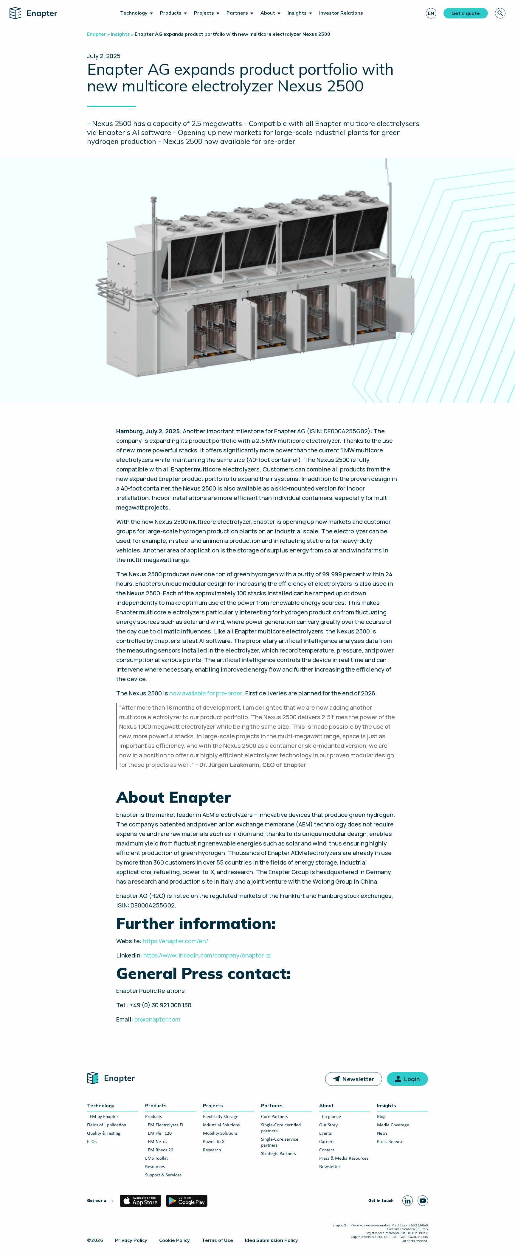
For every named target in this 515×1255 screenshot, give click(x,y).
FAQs (92, 1141)
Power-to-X (213, 1141)
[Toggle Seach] (500, 13)
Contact (326, 1150)
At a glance (330, 1116)
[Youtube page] (423, 1200)
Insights (297, 13)
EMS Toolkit (156, 1158)
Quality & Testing (103, 1133)
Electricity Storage (220, 1116)
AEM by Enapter (102, 1116)
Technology (134, 13)
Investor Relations (341, 13)
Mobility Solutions (220, 1133)
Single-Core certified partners (281, 1128)
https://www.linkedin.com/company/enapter (203, 955)
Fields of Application (106, 1125)
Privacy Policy (131, 1240)
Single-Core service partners (279, 1142)
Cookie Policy (174, 1240)
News (382, 1133)
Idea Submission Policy (271, 1240)
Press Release (390, 1141)
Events (325, 1133)
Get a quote (466, 13)
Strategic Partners (278, 1153)
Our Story (328, 1125)
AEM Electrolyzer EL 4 (166, 1125)
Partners (237, 13)
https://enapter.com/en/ (175, 941)
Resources (155, 1166)
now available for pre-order (205, 693)
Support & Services (163, 1175)
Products (171, 13)
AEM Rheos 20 (159, 1150)
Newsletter (358, 1079)
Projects (204, 13)
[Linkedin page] (407, 1200)
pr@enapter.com (157, 1019)
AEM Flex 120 (158, 1133)
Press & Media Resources (343, 1158)
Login (412, 1079)
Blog (381, 1116)
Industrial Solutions (221, 1125)
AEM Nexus (156, 1141)
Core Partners (274, 1116)
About (267, 13)
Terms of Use (217, 1240)
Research (212, 1150)
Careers (326, 1141)
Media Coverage (393, 1125)
